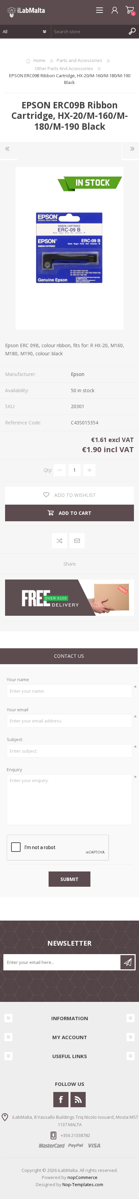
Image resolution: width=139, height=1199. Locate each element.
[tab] (69, 657)
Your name (18, 679)
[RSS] (78, 1099)
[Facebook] (60, 1099)
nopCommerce (82, 1177)
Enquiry (14, 770)
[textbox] (88, 31)
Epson (77, 374)
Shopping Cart (129, 10)
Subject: (15, 739)
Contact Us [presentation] (69, 656)
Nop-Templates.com (82, 1184)
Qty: (48, 470)
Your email (17, 710)
